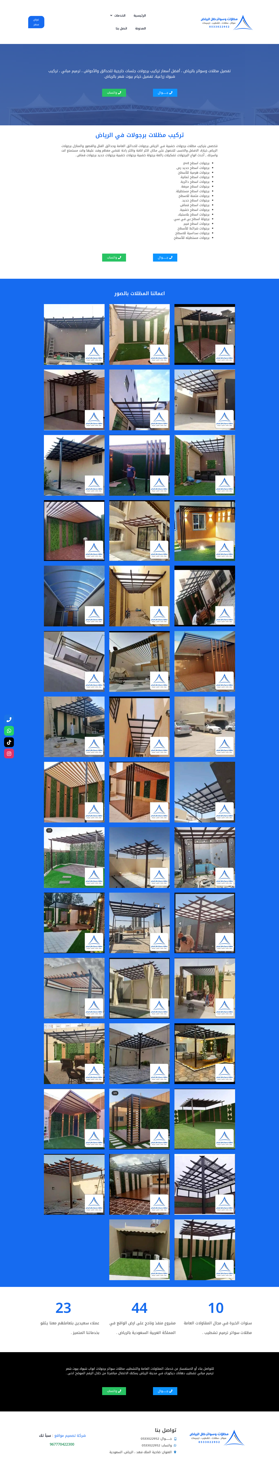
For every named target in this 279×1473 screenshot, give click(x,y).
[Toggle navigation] (163, 22)
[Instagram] (9, 753)
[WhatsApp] (9, 731)
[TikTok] (9, 742)
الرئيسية (140, 15)
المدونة (140, 28)
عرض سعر (36, 22)
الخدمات (119, 15)
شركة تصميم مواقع (70, 1435)
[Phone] (9, 719)
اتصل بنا (121, 28)
